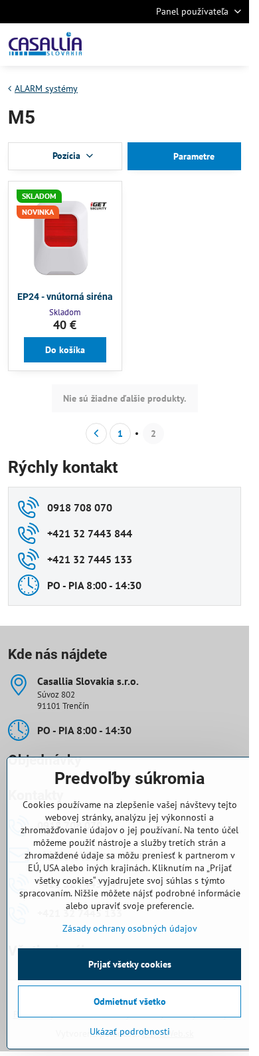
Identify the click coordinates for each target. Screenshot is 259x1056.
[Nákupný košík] (201, 44)
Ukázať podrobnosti (130, 1031)
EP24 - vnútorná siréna (65, 296)
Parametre (193, 156)
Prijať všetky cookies (129, 964)
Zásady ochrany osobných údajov (129, 928)
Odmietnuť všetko (130, 1001)
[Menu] (233, 44)
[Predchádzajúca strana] (96, 433)
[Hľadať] (169, 44)
